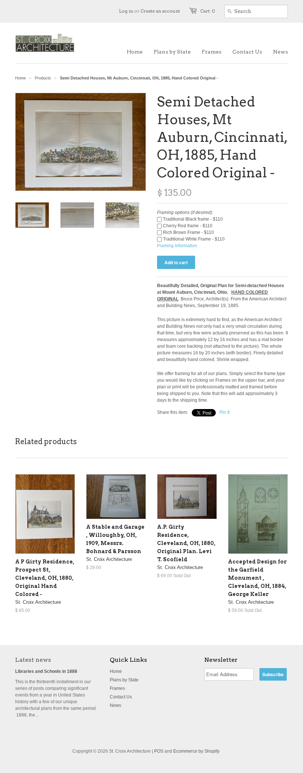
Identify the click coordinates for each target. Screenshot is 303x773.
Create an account (160, 11)
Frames (117, 688)
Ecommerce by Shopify (196, 751)
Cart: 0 (207, 11)
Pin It (224, 412)
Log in (126, 11)
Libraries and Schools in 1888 (46, 671)
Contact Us (121, 696)
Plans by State (124, 679)
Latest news (33, 659)
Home (116, 671)
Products (43, 78)
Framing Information (177, 245)
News (115, 705)
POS (158, 751)
